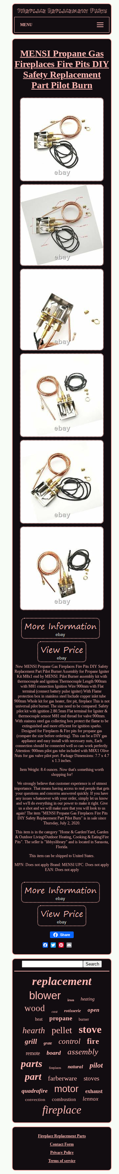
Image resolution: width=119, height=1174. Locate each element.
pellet (62, 1030)
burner (84, 1019)
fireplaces (55, 1068)
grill (31, 1041)
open (93, 1010)
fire (93, 1041)
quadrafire (34, 1090)
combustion (64, 1099)
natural (75, 1066)
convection (35, 1099)
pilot (96, 1065)
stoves (91, 1078)
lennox (91, 1099)
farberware (62, 1078)
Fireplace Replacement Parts (62, 1136)
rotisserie (72, 1010)
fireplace (61, 1110)
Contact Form (62, 1144)
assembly (82, 1051)
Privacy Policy (62, 1152)
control (69, 1041)
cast (55, 1011)
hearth (33, 1030)
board (54, 1052)
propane (60, 1018)
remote (33, 1053)
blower (45, 995)
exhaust (93, 1091)
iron (70, 1000)
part (33, 1076)
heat (39, 1019)
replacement (62, 981)
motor (66, 1088)
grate (48, 1043)
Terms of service (61, 1160)
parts (31, 1063)
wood (34, 1008)
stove (90, 1029)
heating (88, 999)
